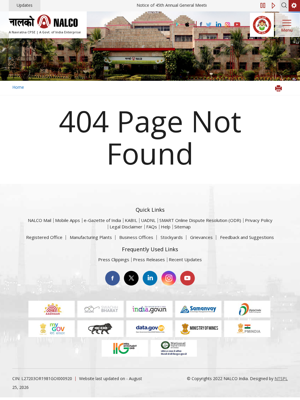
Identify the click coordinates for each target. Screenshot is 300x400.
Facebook (112, 278)
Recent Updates (185, 259)
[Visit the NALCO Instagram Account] (227, 25)
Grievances (201, 237)
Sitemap (182, 227)
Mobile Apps (67, 220)
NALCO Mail (39, 220)
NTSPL (281, 378)
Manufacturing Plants (91, 237)
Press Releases (149, 259)
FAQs (151, 227)
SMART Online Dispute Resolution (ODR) (200, 220)
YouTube (187, 278)
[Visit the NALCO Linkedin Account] (218, 24)
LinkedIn (150, 278)
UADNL (148, 220)
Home (18, 87)
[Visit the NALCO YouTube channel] (237, 25)
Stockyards (172, 237)
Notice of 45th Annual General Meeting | (186, 5)
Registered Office (44, 237)
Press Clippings (113, 259)
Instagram (168, 278)
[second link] (294, 5)
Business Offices (136, 237)
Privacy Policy (258, 220)
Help (166, 227)
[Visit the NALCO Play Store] (176, 24)
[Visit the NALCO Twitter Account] (208, 25)
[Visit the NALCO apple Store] (187, 23)
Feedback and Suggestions (247, 237)
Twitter (131, 278)
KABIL (131, 220)
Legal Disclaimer (126, 227)
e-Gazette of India (102, 220)
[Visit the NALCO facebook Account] (201, 24)
